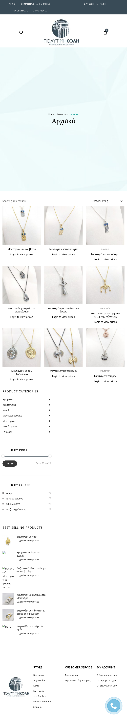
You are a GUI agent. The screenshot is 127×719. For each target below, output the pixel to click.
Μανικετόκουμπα (12, 415)
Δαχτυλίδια (9, 404)
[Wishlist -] (21, 33)
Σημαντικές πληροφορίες (35, 3)
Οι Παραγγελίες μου (107, 680)
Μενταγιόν (62, 114)
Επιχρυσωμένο (14, 498)
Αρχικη (12, 3)
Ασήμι (9, 493)
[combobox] (107, 200)
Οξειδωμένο (13, 503)
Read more (21, 261)
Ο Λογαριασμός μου (107, 675)
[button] (37, 211)
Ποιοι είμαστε (20, 10)
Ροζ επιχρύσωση (15, 509)
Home (51, 114)
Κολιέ (5, 410)
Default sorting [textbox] (100, 200)
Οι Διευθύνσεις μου (107, 685)
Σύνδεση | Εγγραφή (95, 3)
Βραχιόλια (8, 399)
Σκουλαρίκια (9, 426)
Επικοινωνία (40, 10)
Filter (10, 463)
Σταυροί (7, 431)
